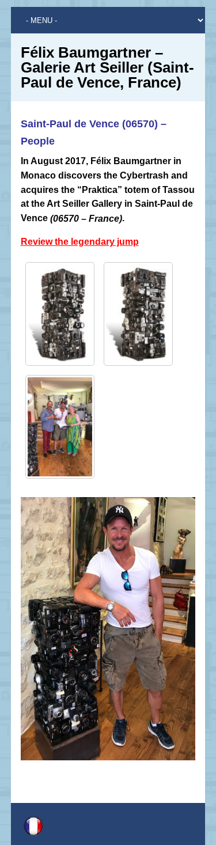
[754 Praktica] (59, 314)
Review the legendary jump (80, 242)
